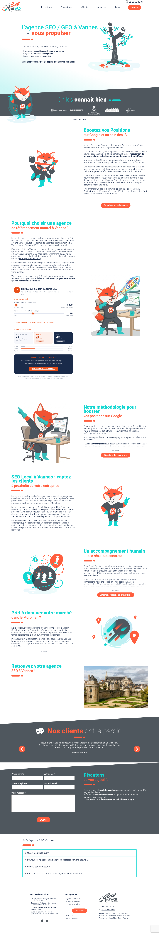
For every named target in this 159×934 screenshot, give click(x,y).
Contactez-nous (91, 191)
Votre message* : (19, 793)
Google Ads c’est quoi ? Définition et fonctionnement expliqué (43, 904)
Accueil (75, 119)
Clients (84, 7)
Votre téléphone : (20, 783)
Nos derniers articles (39, 894)
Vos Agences (71, 894)
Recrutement (79, 911)
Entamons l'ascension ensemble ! (115, 595)
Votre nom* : (18, 774)
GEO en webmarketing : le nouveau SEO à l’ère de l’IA (43, 899)
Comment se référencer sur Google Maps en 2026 (43, 908)
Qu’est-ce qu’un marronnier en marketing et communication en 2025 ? (44, 913)
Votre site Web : (51, 783)
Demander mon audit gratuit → (43, 369)
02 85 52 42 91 (136, 2)
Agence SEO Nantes (73, 899)
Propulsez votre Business (116, 205)
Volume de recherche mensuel (25, 302)
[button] (141, 110)
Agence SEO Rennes (73, 901)
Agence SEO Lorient (73, 904)
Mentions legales (72, 918)
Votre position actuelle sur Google (26, 311)
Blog (117, 7)
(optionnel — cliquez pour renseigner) (42, 322)
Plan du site (70, 915)
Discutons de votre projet (115, 455)
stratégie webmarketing (30, 258)
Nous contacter (108, 909)
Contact (134, 7)
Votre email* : (50, 774)
